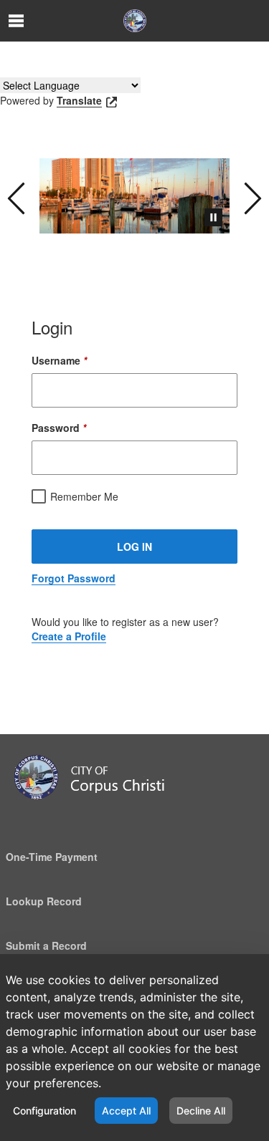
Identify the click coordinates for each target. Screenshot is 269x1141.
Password (59, 427)
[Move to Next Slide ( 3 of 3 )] (253, 196)
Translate (79, 100)
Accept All (126, 1110)
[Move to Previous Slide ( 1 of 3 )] (16, 196)
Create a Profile (69, 636)
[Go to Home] (135, 21)
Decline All (200, 1110)
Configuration (44, 1110)
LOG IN (134, 546)
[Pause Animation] (213, 217)
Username (59, 360)
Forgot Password (73, 578)
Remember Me (84, 496)
